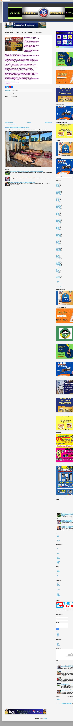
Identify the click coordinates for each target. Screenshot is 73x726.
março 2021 (58, 257)
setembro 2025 (58, 194)
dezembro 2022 (58, 233)
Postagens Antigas (67, 703)
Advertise (58, 636)
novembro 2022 (58, 234)
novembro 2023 (58, 220)
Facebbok (58, 698)
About (58, 634)
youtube (58, 563)
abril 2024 (57, 214)
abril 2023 (57, 228)
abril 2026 (57, 186)
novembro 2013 (58, 265)
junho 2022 (57, 240)
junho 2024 (57, 212)
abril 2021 (57, 256)
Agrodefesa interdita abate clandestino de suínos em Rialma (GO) (17, 127)
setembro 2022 (58, 236)
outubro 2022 (58, 235)
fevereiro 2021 (58, 258)
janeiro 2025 (58, 204)
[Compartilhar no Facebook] (16, 90)
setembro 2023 (58, 222)
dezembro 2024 (58, 205)
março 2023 (58, 229)
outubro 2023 (58, 221)
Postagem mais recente (9, 122)
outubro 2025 (58, 193)
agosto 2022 (58, 237)
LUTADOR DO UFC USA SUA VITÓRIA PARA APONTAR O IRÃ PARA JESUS (22, 182)
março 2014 (58, 261)
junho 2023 (57, 226)
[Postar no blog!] (14, 90)
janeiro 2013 (58, 277)
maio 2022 (57, 241)
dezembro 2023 (58, 219)
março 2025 (58, 201)
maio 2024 (57, 213)
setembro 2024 (58, 208)
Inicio (57, 548)
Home (58, 535)
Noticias (58, 549)
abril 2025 (57, 200)
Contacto (58, 558)
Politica (58, 552)
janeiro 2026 (58, 190)
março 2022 (58, 243)
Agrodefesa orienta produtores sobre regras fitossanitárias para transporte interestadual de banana (26, 171)
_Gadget (58, 592)
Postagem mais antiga (48, 122)
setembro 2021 (58, 250)
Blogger (45, 718)
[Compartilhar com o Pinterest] (17, 90)
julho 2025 (57, 197)
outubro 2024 (58, 207)
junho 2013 (57, 271)
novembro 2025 (58, 192)
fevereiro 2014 (58, 262)
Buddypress (59, 596)
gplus (57, 583)
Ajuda (58, 557)
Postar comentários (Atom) (12, 124)
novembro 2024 (58, 206)
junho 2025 (57, 198)
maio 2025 (57, 199)
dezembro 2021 (58, 247)
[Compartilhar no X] (15, 90)
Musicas (58, 553)
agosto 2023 (58, 223)
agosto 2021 (58, 251)
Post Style (58, 589)
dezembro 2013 (58, 264)
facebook (58, 540)
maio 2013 (57, 272)
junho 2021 (57, 254)
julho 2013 (57, 270)
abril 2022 (57, 242)
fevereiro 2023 (58, 230)
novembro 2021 (58, 248)
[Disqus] (28, 203)
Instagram (58, 699)
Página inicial (29, 122)
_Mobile (58, 593)
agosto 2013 (58, 269)
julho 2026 (57, 183)
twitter (58, 562)
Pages (58, 594)
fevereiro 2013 (58, 276)
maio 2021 (57, 255)
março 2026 (58, 187)
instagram (58, 541)
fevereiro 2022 (58, 244)
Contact (58, 536)
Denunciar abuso (59, 286)
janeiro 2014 (58, 263)
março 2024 (58, 215)
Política (58, 282)
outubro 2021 (58, 249)
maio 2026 (57, 185)
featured (58, 281)
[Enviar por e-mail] (13, 90)
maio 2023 (57, 227)
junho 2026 (57, 184)
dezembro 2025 (58, 191)
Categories (58, 595)
